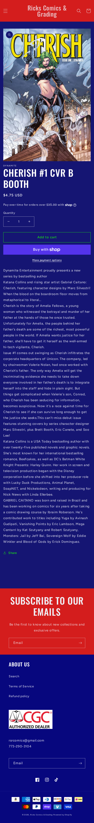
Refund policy (19, 696)
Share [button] (12, 553)
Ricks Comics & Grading (41, 815)
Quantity (9, 212)
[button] (5, 11)
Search (14, 676)
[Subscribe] (80, 643)
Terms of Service (21, 686)
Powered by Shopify (62, 815)
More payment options (47, 260)
